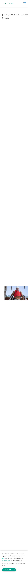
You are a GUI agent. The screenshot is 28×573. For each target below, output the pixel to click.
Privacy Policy (5, 558)
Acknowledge (7, 569)
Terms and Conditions (6, 560)
